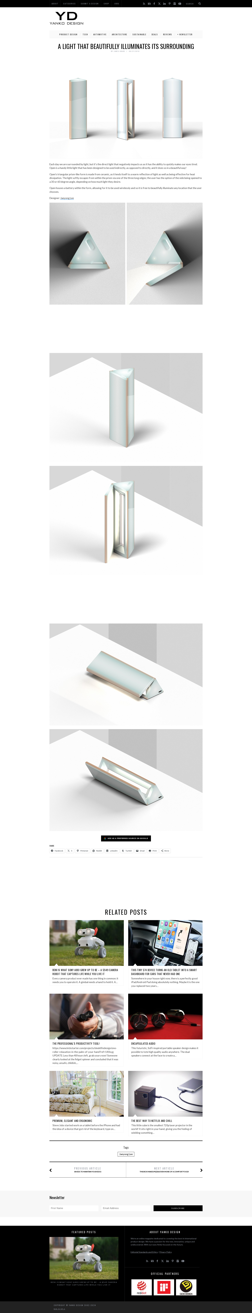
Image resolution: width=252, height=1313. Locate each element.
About (55, 3)
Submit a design (90, 3)
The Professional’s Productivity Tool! (76, 1043)
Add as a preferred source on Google (128, 838)
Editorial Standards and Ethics (144, 1252)
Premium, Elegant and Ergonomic (72, 1121)
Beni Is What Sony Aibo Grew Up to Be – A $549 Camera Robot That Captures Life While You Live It (85, 972)
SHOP (106, 3)
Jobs (116, 3)
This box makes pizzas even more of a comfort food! (164, 1169)
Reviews (167, 34)
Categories (69, 3)
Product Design (68, 34)
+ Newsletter (185, 34)
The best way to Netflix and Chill (151, 1121)
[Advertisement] (149, 18)
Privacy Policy (165, 1252)
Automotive (100, 34)
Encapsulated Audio (143, 1043)
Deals (155, 34)
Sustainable (139, 34)
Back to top (59, 1309)
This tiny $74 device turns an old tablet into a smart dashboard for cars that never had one (164, 972)
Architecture (119, 34)
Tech (85, 34)
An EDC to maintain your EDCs (87, 1169)
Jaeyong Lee (67, 198)
